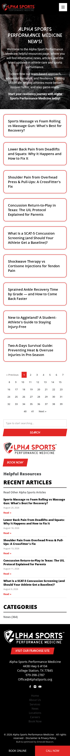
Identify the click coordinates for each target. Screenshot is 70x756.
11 (31, 382)
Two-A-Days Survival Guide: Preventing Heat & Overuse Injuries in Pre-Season (30, 350)
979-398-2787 (35, 675)
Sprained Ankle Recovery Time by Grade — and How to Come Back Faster (33, 294)
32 (9, 404)
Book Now (15, 462)
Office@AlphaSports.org (35, 679)
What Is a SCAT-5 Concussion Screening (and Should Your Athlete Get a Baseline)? (31, 238)
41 (33, 412)
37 (47, 404)
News (10, 617)
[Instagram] (35, 687)
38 (54, 404)
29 (47, 397)
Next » (42, 411)
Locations (35, 713)
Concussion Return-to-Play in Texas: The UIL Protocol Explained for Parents (32, 210)
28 (39, 397)
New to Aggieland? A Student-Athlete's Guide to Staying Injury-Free (32, 322)
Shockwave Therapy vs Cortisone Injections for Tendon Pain (34, 266)
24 (9, 397)
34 (24, 404)
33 (17, 404)
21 (47, 390)
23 (62, 390)
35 (32, 404)
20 (39, 390)
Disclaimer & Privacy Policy (41, 738)
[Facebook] (30, 687)
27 (32, 397)
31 (62, 397)
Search (35, 432)
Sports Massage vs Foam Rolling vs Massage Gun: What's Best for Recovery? (35, 126)
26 (24, 397)
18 (24, 390)
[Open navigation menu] (63, 7)
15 (61, 382)
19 (32, 390)
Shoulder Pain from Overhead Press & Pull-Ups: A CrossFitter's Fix (34, 182)
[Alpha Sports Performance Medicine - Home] (19, 7)
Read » (7, 512)
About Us (35, 700)
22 (54, 390)
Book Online (18, 751)
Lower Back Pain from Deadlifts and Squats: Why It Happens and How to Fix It (34, 154)
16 (9, 390)
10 (23, 382)
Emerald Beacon (45, 741)
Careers (35, 717)
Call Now (52, 751)
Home (35, 696)
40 (26, 412)
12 (38, 382)
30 (54, 397)
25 (17, 397)
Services (35, 704)
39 (62, 404)
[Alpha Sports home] (35, 448)
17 (17, 390)
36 (39, 404)
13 (46, 382)
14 (53, 382)
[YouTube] (40, 687)
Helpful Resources (22, 474)
